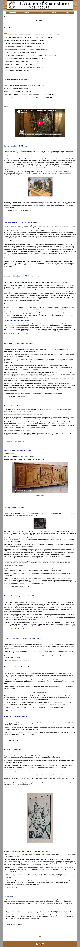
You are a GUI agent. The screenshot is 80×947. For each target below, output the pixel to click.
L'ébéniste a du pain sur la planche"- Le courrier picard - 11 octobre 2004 (25, 43)
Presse (9, 16)
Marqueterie (12, 12)
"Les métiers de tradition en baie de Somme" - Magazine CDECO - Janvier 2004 (26, 49)
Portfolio (53, 12)
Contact (67, 12)
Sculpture (26, 12)
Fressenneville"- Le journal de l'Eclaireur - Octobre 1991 (20, 64)
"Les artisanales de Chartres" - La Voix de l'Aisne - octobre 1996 (21, 61)
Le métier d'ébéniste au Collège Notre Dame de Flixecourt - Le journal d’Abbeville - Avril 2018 (34, 34)
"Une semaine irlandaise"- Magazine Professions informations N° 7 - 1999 (24, 58)
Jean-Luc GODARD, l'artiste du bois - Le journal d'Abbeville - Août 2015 (24, 40)
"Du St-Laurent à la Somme (11, 52)
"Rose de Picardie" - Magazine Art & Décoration (17, 70)
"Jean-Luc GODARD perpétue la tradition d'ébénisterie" (19, 55)
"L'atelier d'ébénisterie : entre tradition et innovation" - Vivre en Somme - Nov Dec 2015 (28, 37)
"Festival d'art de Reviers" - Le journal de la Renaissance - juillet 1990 (23, 67)
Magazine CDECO (40, 495)
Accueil (5, 16)
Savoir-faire (40, 12)
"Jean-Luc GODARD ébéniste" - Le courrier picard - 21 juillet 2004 (22, 46)
